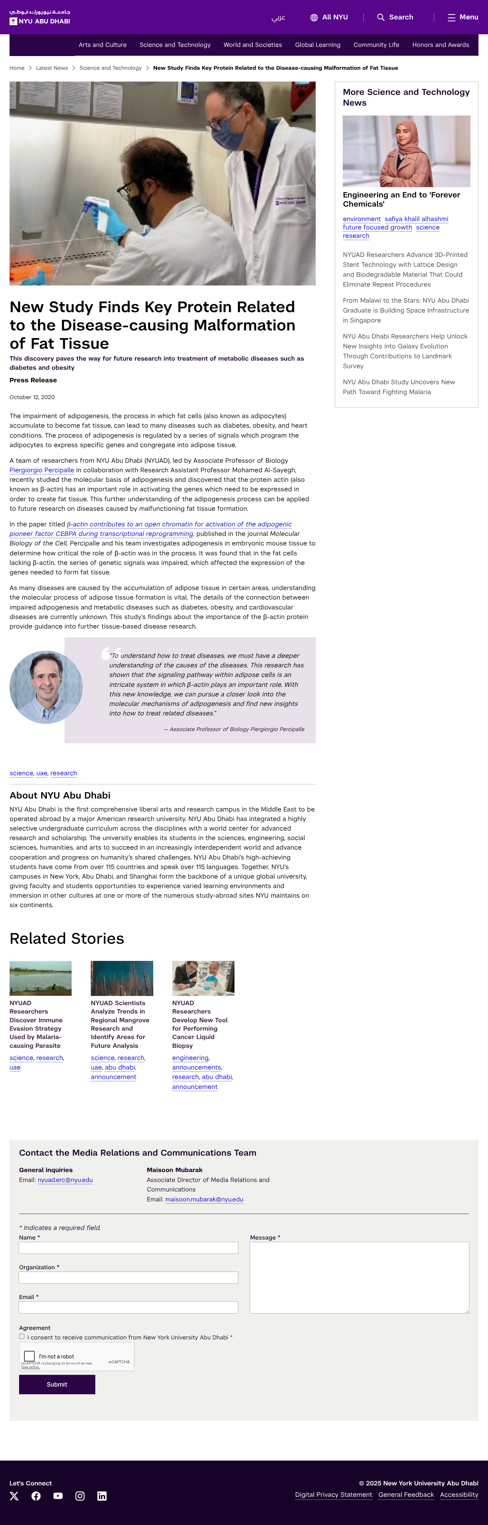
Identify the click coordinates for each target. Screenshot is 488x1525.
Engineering (190, 1058)
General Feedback (406, 1494)
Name (29, 1237)
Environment (362, 219)
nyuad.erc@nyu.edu (65, 1180)
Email (29, 1297)
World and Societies (253, 45)
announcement (113, 1077)
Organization (39, 1267)
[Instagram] (80, 1497)
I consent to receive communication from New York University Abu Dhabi (130, 1337)
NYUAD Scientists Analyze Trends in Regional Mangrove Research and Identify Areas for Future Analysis (120, 1024)
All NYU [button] (335, 17)
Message (265, 1237)
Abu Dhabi (120, 1067)
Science (21, 773)
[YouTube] (57, 1497)
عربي (278, 17)
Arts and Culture (103, 45)
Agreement (35, 1328)
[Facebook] (36, 1497)
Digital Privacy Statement (333, 1494)
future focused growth (377, 227)
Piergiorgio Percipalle (42, 470)
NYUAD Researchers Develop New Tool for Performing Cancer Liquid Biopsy (200, 1024)
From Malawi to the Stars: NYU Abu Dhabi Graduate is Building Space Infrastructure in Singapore (406, 310)
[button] (398, 17)
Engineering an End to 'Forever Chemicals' (401, 199)
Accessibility (459, 1494)
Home (17, 68)
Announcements (196, 1067)
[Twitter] (14, 1497)
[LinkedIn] (102, 1497)
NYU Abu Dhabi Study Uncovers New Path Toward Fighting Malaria (399, 387)
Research (63, 773)
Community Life (376, 45)
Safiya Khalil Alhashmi (416, 219)
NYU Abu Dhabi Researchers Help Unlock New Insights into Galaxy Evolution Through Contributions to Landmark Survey (405, 351)
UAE (41, 773)
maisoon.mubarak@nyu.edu (204, 1199)
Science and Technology (175, 45)
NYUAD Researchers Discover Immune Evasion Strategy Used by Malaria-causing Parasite (36, 1024)
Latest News (52, 68)
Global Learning (317, 45)
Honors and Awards (441, 45)
